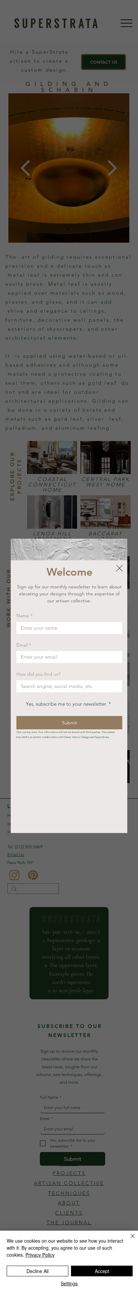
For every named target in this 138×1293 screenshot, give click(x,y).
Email (23, 645)
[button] (119, 568)
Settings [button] (69, 1283)
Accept (102, 1271)
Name (24, 616)
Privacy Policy (40, 1254)
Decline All (37, 1271)
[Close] (129, 1240)
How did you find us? (38, 674)
